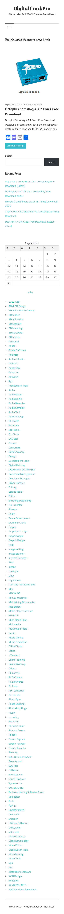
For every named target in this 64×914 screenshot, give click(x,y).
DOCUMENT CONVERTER (22, 469)
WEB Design (15, 876)
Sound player (16, 774)
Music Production (18, 642)
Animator (14, 372)
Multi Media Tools (18, 620)
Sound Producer (17, 779)
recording (14, 717)
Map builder (15, 607)
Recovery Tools (17, 726)
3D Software (15, 333)
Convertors (14, 447)
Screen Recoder (17, 744)
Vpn (11, 863)
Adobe (12, 346)
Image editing (16, 549)
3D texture (14, 337)
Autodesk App (16, 416)
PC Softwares (16, 682)
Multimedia (15, 624)
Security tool (15, 761)
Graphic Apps (16, 536)
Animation (14, 368)
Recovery (37, 104)
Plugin (12, 713)
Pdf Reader (15, 695)
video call (14, 832)
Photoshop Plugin (18, 708)
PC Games (14, 673)
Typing (12, 805)
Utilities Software (18, 823)
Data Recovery (16, 452)
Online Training (17, 660)
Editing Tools (15, 492)
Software (14, 770)
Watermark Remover (20, 872)
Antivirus (13, 377)
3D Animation (16, 319)
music (12, 633)
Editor (12, 496)
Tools (11, 801)
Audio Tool (14, 412)
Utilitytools (14, 827)
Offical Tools (15, 646)
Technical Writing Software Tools (26, 792)
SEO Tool (13, 766)
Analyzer (13, 355)
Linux (11, 576)
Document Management (22, 474)
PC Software (15, 677)
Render (12, 735)
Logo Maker (15, 580)
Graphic (13, 527)
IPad (11, 562)
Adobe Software (17, 350)
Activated (14, 341)
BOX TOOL (14, 430)
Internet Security (17, 558)
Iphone (12, 567)
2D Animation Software (21, 310)
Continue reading (15, 145)
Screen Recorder (17, 748)
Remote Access (17, 730)
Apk (11, 381)
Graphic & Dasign (18, 531)
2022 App (14, 302)
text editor (14, 797)
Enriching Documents (20, 501)
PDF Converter (16, 691)
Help (11, 545)
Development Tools (19, 461)
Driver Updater (17, 483)
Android (13, 363)
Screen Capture (17, 739)
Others (12, 668)
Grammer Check (17, 523)
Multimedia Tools (18, 629)
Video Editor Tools (18, 850)
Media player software (21, 611)
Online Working (17, 664)
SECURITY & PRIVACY (20, 757)
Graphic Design (17, 540)
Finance (13, 509)
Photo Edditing (16, 704)
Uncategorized (16, 810)
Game (12, 514)
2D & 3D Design (17, 306)
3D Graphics (15, 324)
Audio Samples (17, 408)
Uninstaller (14, 814)
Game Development (19, 518)
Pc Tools (13, 686)
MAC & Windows (17, 598)
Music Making (16, 637)
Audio (12, 390)
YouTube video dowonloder (23, 889)
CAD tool (13, 439)
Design (12, 456)
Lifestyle (13, 571)
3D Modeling (15, 328)
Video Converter (17, 836)
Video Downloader (18, 841)
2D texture (14, 315)
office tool (14, 655)
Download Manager (19, 478)
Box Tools (28, 104)
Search (8, 156)
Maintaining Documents (21, 602)
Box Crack (14, 425)
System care (15, 783)
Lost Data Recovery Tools (22, 584)
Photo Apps (15, 699)
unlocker (13, 819)
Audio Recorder (17, 403)
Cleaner (13, 443)
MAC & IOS (14, 593)
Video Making (16, 854)
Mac (11, 589)
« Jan (30, 292)
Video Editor (15, 845)
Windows (14, 881)
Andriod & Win (16, 359)
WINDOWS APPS (17, 885)
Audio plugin (15, 399)
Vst (10, 867)
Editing (12, 487)
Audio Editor (15, 394)
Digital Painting (17, 465)
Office (12, 651)
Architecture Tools (18, 386)
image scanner (16, 554)
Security (13, 752)
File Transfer (15, 505)
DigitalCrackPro (32, 8)
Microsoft (14, 615)
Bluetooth (14, 421)
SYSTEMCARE (16, 788)
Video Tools (15, 858)
